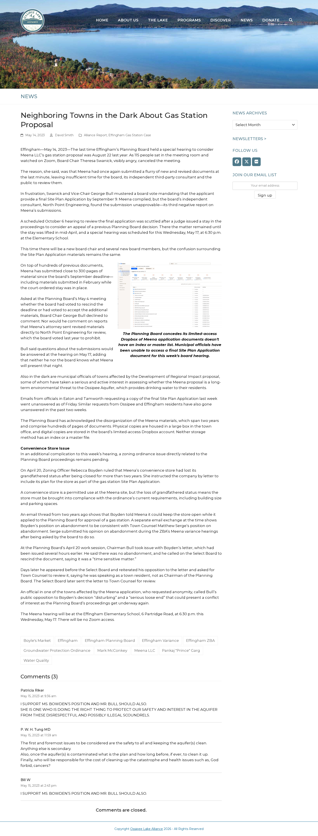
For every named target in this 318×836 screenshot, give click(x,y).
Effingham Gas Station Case (129, 135)
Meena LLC (144, 650)
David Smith (64, 135)
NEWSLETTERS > (249, 138)
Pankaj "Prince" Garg (181, 650)
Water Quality (36, 660)
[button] (290, 20)
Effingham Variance (160, 640)
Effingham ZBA (200, 640)
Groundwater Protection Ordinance (57, 650)
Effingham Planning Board (110, 640)
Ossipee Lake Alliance (146, 829)
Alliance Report (95, 135)
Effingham (68, 640)
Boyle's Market (37, 640)
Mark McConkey (112, 650)
